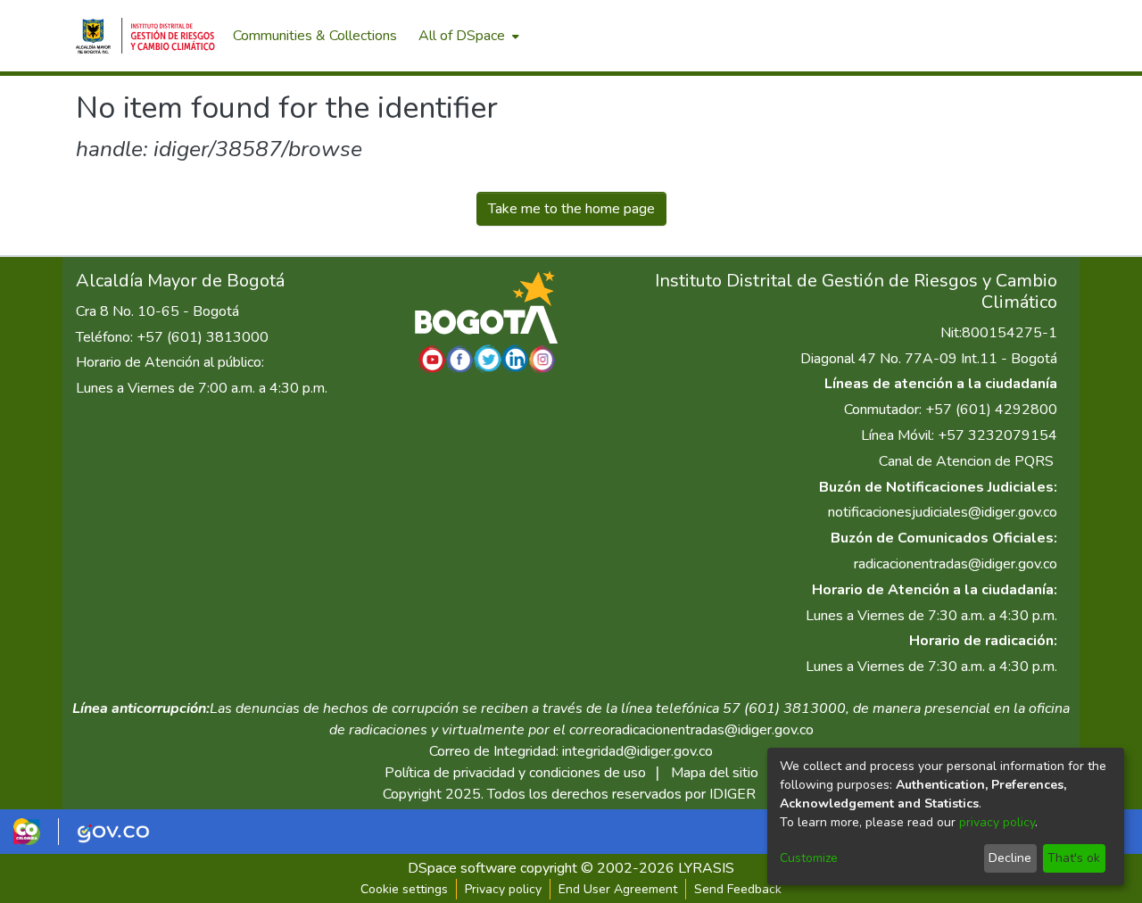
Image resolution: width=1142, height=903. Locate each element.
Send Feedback (738, 889)
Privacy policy (503, 889)
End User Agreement (618, 889)
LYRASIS (706, 868)
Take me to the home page (571, 209)
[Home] (145, 36)
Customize (809, 857)
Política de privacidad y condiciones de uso (515, 773)
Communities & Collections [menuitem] (315, 36)
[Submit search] (973, 35)
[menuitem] (467, 35)
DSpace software (462, 868)
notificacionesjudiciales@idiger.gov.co (942, 512)
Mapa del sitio (714, 773)
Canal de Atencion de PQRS (966, 461)
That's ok (1073, 857)
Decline (1010, 857)
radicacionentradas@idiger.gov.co (955, 564)
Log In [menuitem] (1034, 36)
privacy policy (997, 822)
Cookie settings (404, 889)
